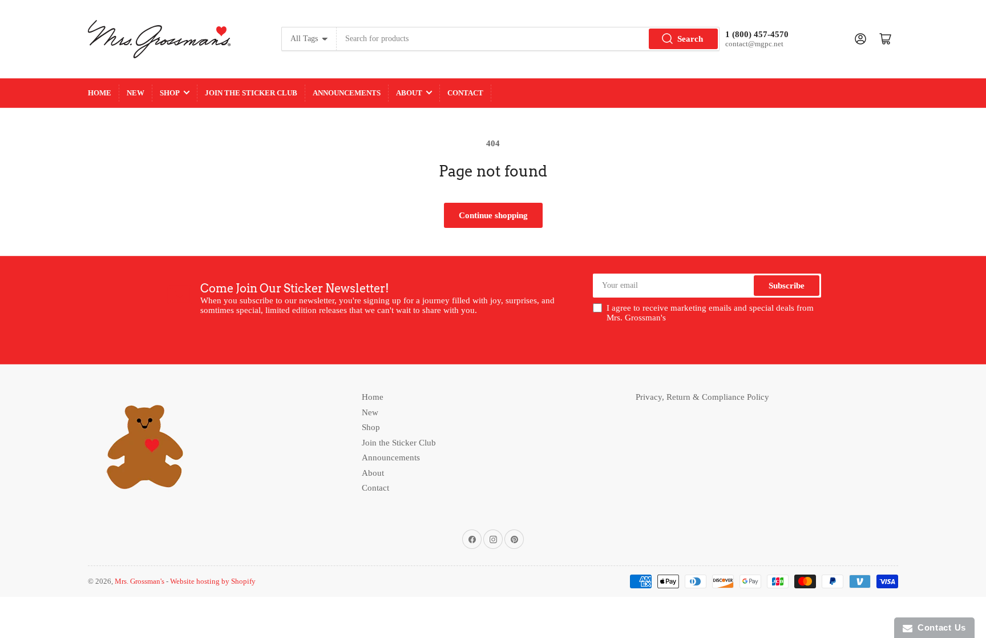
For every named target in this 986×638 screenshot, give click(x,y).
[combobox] (528, 39)
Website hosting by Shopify (213, 581)
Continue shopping (493, 215)
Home (99, 93)
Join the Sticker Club (251, 93)
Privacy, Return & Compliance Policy (702, 397)
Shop (170, 93)
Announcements (347, 93)
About (409, 93)
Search (690, 38)
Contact (465, 93)
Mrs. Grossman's (139, 581)
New (135, 93)
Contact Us (939, 627)
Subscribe (787, 285)
